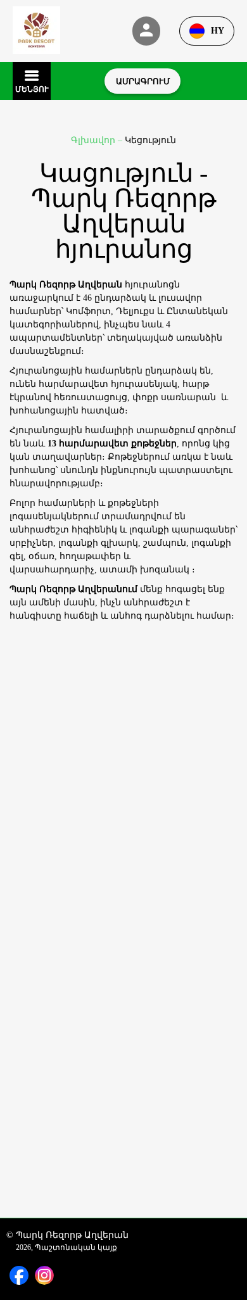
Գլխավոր (94, 140)
